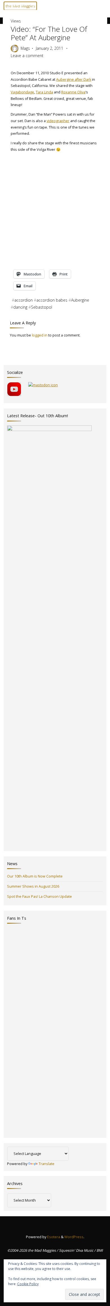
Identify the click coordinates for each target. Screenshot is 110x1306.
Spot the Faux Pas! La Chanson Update (39, 896)
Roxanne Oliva (73, 92)
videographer (58, 120)
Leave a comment (27, 55)
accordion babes (51, 300)
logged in (39, 335)
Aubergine (80, 300)
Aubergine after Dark (73, 79)
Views (12, 5)
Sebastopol (41, 307)
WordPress (73, 1237)
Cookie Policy (28, 1284)
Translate (46, 1163)
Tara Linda (44, 92)
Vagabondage (22, 92)
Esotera (53, 1237)
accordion (23, 300)
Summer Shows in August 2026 (33, 886)
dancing (20, 307)
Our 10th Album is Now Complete (35, 876)
